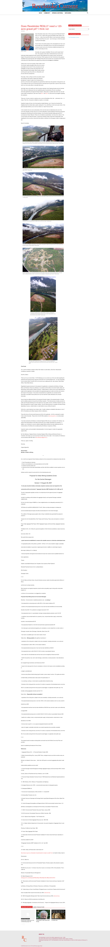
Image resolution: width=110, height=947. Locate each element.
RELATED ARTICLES (27, 907)
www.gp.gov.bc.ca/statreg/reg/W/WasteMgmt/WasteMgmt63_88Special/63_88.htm (38, 877)
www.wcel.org (47, 892)
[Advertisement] (55, 19)
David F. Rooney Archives (25, 918)
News (40, 13)
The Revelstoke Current (73, 37)
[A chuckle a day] (58, 914)
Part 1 (42, 93)
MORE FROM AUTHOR (38, 907)
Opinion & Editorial (57, 13)
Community (47, 13)
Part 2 (46, 93)
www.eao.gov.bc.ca (53, 416)
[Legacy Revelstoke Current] (55, 5)
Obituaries (68, 13)
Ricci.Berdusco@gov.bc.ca (41, 437)
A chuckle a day (54, 920)
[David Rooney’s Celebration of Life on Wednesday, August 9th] (28, 914)
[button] (87, 13)
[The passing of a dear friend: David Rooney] (43, 914)
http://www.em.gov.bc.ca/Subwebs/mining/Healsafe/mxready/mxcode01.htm (37, 853)
